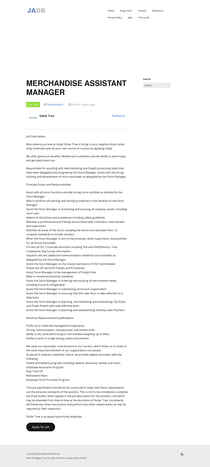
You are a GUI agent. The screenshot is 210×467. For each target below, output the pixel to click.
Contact (142, 10)
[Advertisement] (105, 53)
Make (38, 457)
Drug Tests (126, 10)
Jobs (130, 17)
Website (120, 116)
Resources (157, 10)
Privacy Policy (115, 17)
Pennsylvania (55, 104)
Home (111, 10)
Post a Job (143, 17)
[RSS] (182, 454)
